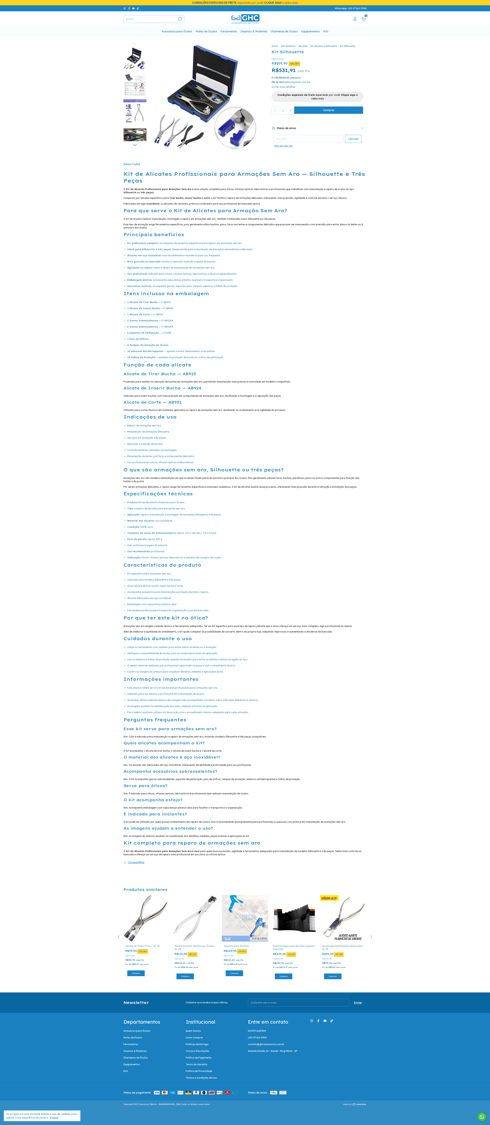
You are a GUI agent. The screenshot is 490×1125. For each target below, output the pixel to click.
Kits (325, 31)
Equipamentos (310, 31)
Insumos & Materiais (253, 31)
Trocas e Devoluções (197, 1051)
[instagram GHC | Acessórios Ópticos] (124, 8)
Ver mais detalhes (285, 86)
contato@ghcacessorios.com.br (266, 1044)
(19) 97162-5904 (257, 1037)
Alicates (302, 46)
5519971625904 (257, 1030)
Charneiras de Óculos (284, 31)
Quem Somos (193, 1030)
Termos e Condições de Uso (201, 1077)
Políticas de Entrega (197, 1044)
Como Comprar (194, 1037)
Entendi (54, 1117)
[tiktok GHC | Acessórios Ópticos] (138, 8)
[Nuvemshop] (355, 1104)
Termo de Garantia (196, 1064)
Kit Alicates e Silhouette (323, 46)
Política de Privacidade (199, 1071)
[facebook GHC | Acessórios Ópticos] (129, 8)
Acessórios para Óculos (177, 31)
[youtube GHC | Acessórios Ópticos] (133, 8)
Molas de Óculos (206, 31)
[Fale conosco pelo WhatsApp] (482, 1117)
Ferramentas (228, 31)
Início (275, 46)
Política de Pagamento (199, 1057)
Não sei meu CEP (283, 145)
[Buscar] (179, 19)
